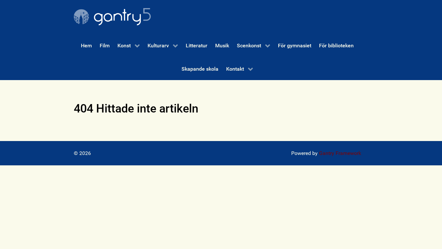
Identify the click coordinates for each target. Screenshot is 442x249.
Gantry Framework (340, 153)
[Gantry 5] (112, 16)
